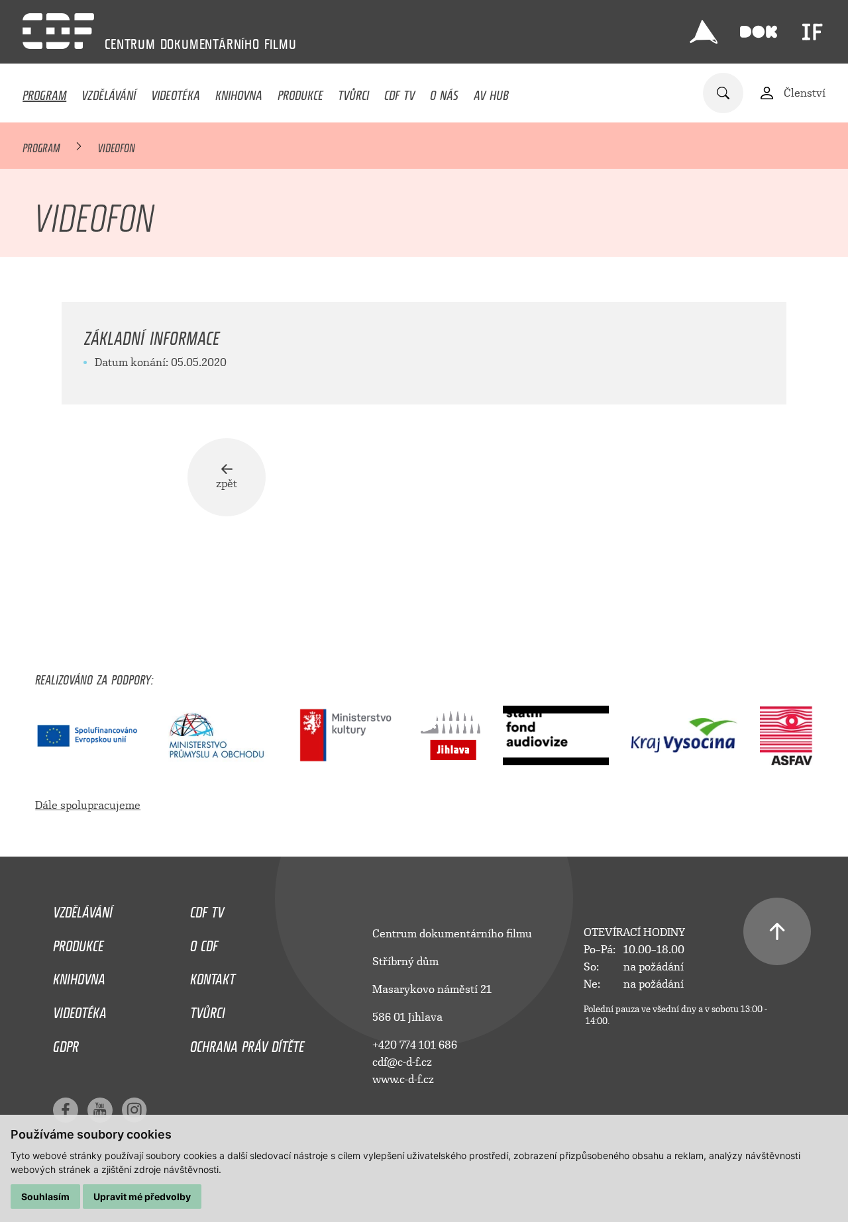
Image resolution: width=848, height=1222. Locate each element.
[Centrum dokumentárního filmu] (58, 31)
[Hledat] (723, 93)
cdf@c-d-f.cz (402, 1062)
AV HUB (491, 92)
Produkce (300, 92)
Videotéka (175, 92)
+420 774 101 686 (414, 1045)
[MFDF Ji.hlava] (703, 32)
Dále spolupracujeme (87, 805)
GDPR (66, 1043)
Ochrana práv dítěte (247, 1043)
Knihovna (238, 92)
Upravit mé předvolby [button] (142, 1196)
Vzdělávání (108, 92)
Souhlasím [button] (45, 1196)
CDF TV (399, 92)
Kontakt (212, 976)
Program (44, 92)
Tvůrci (353, 92)
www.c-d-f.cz (403, 1079)
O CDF (204, 943)
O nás (444, 92)
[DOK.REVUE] (758, 31)
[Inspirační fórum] (812, 32)
